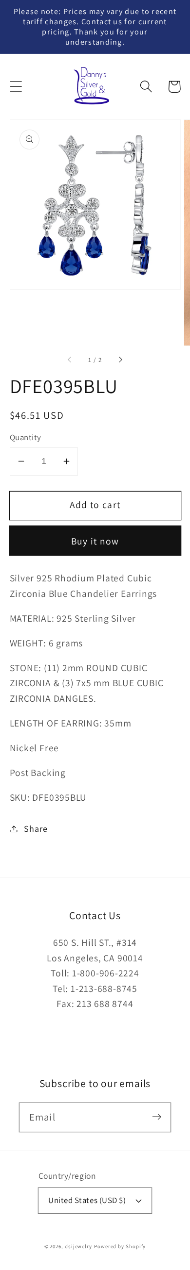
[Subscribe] (157, 1117)
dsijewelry (78, 1246)
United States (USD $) (87, 1200)
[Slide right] (120, 360)
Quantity (25, 437)
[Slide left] (70, 360)
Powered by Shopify (120, 1246)
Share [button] (35, 828)
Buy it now (95, 541)
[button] (16, 86)
